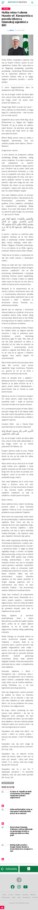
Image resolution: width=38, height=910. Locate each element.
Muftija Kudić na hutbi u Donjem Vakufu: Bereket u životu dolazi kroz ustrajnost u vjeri (21, 848)
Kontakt (35, 897)
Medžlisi (33, 895)
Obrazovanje (6, 897)
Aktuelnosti (27, 897)
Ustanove (25, 895)
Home (4, 895)
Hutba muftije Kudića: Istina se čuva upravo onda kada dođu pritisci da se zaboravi (21, 811)
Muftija (17, 895)
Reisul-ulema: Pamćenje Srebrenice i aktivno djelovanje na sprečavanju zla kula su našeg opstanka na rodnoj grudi (21, 831)
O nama (10, 895)
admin (11, 30)
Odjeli (13, 897)
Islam (19, 897)
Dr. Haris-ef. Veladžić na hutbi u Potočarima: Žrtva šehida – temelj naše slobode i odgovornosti (21, 794)
